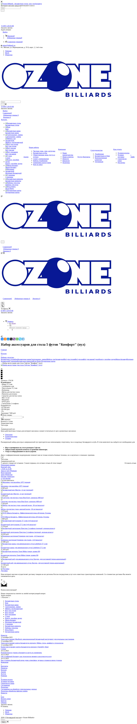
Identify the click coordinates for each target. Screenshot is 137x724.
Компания (4, 662)
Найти (4, 722)
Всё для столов (69, 359)
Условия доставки (7, 681)
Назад (14, 323)
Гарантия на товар (7, 683)
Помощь (4, 676)
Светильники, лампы (39, 359)
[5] (68, 379)
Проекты (4, 668)
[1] (68, 371)
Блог (2, 697)
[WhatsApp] (17, 339)
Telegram (8, 51)
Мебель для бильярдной (55, 359)
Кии (16, 359)
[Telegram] (23, 339)
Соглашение (5, 685)
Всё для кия (79, 359)
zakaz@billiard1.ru (8, 45)
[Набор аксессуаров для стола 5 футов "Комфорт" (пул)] (21, 365)
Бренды (3, 701)
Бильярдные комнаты (25, 361)
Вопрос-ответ (6, 699)
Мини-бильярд (121, 359)
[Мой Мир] (8, 339)
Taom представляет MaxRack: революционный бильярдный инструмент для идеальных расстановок (37, 639)
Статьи (3, 649)
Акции (3, 672)
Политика (4, 687)
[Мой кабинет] (2, 244)
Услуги (3, 674)
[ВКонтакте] (2, 339)
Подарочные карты (48, 361)
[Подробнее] (1, 580)
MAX (7, 53)
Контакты (4, 666)
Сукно (96, 359)
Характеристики (11, 436)
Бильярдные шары (24, 359)
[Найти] (2, 10)
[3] (68, 375)
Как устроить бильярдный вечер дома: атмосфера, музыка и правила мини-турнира (31, 660)
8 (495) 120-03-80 (7, 26)
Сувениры (13, 361)
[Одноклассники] (5, 339)
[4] (68, 377)
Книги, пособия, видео (107, 359)
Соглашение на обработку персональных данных (19, 689)
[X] (11, 339)
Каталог (4, 670)
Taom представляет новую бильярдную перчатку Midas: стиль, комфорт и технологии (32, 643)
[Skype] (20, 339)
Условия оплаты (7, 679)
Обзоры (4, 703)
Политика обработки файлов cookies (14, 691)
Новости (4, 635)
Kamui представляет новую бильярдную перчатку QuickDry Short (24, 647)
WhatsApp (8, 55)
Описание (9, 434)
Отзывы (8, 438)
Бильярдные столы (8, 359)
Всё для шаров (88, 359)
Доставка (4, 571)
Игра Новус (37, 361)
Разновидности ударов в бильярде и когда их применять (21, 653)
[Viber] (14, 339)
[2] (68, 373)
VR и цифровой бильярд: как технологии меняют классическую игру (26, 656)
